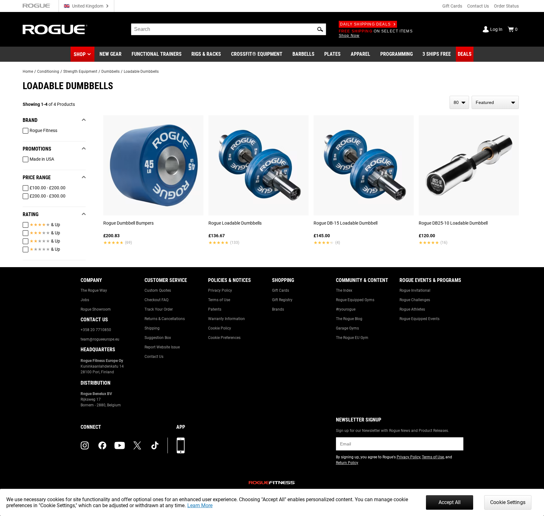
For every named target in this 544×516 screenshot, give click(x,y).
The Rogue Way (94, 290)
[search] (228, 29)
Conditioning (48, 71)
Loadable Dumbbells (141, 71)
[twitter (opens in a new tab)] (137, 445)
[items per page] (459, 102)
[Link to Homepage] (55, 29)
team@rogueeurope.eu (100, 339)
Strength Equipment (80, 71)
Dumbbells (110, 71)
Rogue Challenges (415, 300)
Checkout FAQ (156, 300)
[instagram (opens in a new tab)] (85, 445)
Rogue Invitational (415, 290)
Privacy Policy (220, 290)
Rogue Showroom (96, 309)
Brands (278, 309)
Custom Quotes (157, 290)
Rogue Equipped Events (419, 319)
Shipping (152, 328)
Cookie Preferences (224, 337)
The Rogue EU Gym (352, 337)
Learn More (199, 505)
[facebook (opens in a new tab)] (102, 445)
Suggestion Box (157, 337)
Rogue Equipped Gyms (355, 300)
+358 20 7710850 (96, 330)
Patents (214, 309)
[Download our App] (181, 445)
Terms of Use (219, 300)
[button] (320, 29)
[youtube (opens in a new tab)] (120, 445)
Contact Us (478, 6)
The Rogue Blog (349, 319)
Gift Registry (282, 300)
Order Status (506, 6)
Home (28, 71)
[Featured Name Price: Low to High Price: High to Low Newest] (495, 102)
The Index (344, 290)
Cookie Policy (219, 328)
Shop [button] (80, 54)
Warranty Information (226, 319)
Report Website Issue (162, 347)
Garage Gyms (347, 328)
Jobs (85, 300)
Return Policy (347, 463)
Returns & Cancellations (164, 319)
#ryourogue (345, 309)
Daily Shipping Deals (365, 24)
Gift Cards (452, 6)
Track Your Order (158, 309)
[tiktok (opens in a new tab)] (155, 445)
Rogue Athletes (412, 309)
